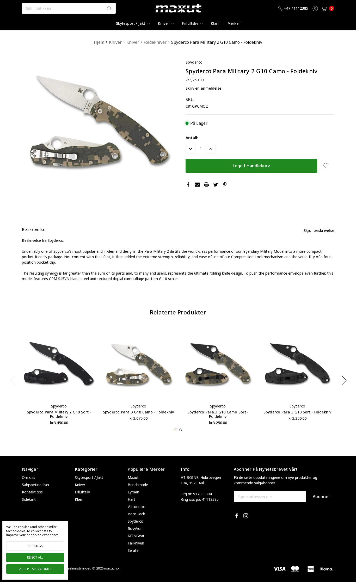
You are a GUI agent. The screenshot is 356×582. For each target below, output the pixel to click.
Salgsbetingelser (36, 484)
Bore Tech (136, 513)
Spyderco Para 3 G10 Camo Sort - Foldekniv (218, 414)
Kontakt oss (32, 492)
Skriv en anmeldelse (203, 88)
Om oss (28, 477)
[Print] (206, 184)
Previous (12, 380)
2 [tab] (180, 430)
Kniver (164, 23)
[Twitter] (215, 184)
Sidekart (29, 499)
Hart (131, 499)
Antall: (192, 138)
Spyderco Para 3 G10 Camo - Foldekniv (138, 412)
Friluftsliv (190, 23)
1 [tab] (176, 430)
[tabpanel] (59, 377)
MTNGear (136, 535)
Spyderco (135, 521)
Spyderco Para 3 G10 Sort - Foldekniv (297, 412)
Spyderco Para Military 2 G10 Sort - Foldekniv (59, 414)
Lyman (133, 492)
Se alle (133, 550)
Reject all (35, 557)
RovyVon (135, 528)
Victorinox (136, 506)
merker (234, 23)
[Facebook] (188, 184)
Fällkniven (136, 543)
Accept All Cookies (35, 569)
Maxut (133, 477)
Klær (215, 23)
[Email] (197, 184)
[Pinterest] (224, 184)
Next (344, 380)
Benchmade (138, 484)
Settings (35, 546)
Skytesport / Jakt (131, 23)
